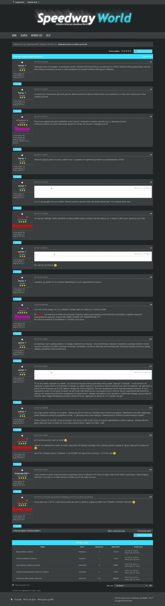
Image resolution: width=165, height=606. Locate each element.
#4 (151, 155)
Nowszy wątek (33, 530)
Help (48, 35)
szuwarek (82, 572)
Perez (21, 93)
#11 (150, 366)
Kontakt (18, 599)
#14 (150, 470)
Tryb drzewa (147, 56)
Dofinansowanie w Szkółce (26, 558)
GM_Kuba (136, 553)
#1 (151, 62)
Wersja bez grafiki (45, 599)
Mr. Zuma (136, 566)
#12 (150, 408)
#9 (151, 304)
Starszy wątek (20, 530)
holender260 (21, 473)
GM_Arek (89, 497)
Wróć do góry (29, 599)
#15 (150, 497)
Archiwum (50, 44)
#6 (151, 213)
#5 (151, 182)
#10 (150, 339)
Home (14, 35)
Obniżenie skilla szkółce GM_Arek (29, 578)
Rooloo (129, 600)
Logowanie (19, 2)
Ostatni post (128, 553)
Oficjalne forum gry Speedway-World (26, 44)
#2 (151, 89)
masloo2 (82, 558)
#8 (151, 277)
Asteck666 (82, 565)
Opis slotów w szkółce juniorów (28, 565)
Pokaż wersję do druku (22, 585)
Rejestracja (32, 2)
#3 (151, 116)
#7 (151, 248)
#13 (150, 435)
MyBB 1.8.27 (147, 598)
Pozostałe (43, 44)
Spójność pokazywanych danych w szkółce (32, 572)
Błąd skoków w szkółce (24, 552)
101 (99, 578)
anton (21, 65)
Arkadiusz (82, 552)
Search (24, 35)
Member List (36, 35)
